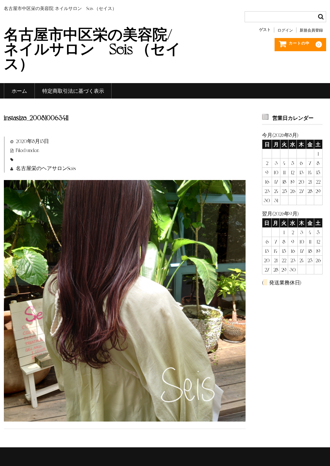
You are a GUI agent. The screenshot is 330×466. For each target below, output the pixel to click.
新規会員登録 (311, 30)
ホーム (19, 91)
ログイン (285, 30)
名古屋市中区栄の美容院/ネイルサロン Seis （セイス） (92, 47)
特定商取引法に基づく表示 (73, 91)
